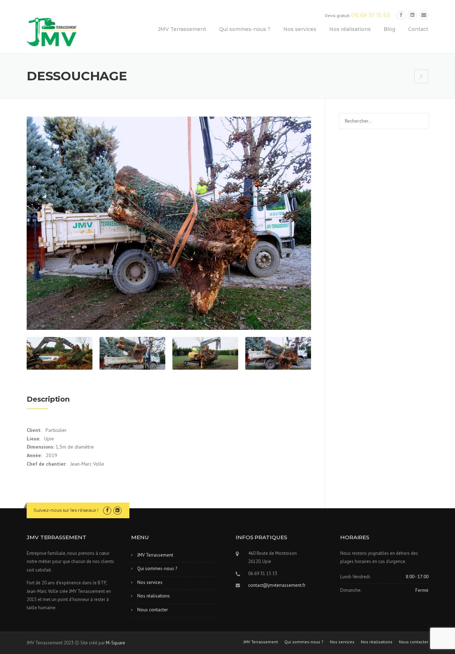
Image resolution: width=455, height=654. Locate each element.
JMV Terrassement (182, 29)
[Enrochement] (421, 77)
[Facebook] (401, 15)
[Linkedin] (412, 15)
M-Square (115, 643)
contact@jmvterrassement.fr (276, 585)
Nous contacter (152, 610)
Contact (418, 29)
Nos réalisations (350, 29)
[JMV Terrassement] (51, 31)
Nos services (299, 29)
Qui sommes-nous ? (245, 29)
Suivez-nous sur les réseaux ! (65, 510)
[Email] (423, 15)
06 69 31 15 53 (370, 15)
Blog (389, 29)
